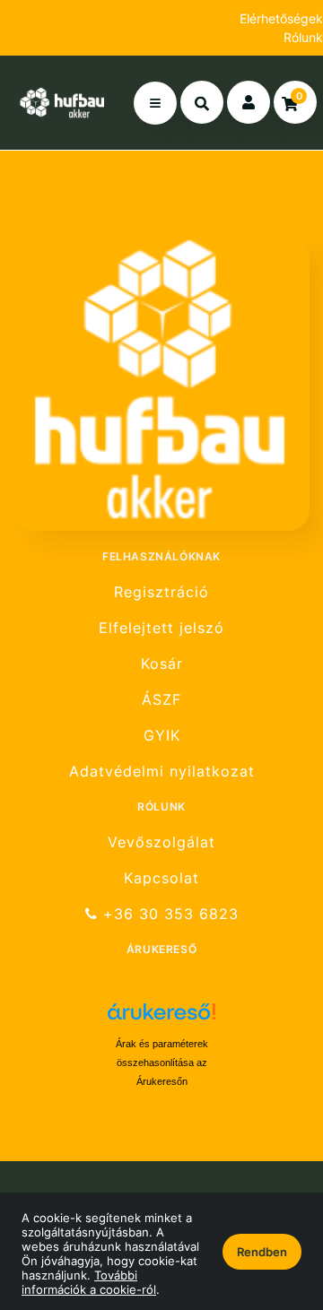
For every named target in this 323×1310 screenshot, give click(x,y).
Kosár (162, 663)
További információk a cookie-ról (89, 1282)
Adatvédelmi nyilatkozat (162, 771)
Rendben (262, 1252)
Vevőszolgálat (161, 842)
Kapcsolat (161, 878)
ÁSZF (161, 699)
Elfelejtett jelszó (161, 628)
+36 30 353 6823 (168, 914)
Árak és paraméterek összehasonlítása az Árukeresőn (162, 1062)
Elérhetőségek (281, 18)
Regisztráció (161, 592)
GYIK (162, 735)
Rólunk (303, 37)
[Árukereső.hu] (161, 1018)
